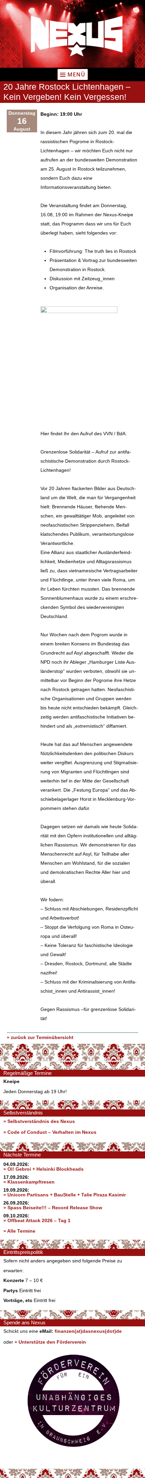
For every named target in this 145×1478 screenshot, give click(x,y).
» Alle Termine (19, 1231)
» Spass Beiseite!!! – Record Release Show (52, 1207)
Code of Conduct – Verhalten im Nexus (51, 1132)
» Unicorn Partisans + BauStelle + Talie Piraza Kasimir (64, 1194)
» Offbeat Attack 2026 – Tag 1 (36, 1220)
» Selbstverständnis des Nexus (39, 1121)
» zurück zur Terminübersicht (40, 1037)
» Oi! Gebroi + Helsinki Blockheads (43, 1169)
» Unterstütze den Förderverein (50, 1342)
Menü (76, 74)
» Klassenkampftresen (29, 1182)
